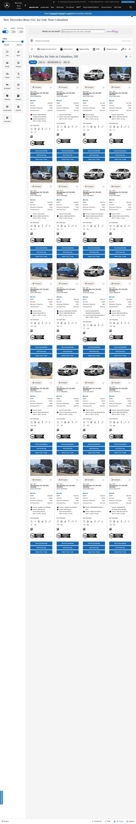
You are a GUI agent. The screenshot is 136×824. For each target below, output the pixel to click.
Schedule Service (128, 2)
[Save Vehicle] (50, 87)
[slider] (3, 42)
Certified (12, 28)
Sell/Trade (117, 7)
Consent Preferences (1, 797)
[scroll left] (32, 49)
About (69, 14)
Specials (54, 14)
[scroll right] (129, 49)
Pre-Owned (70, 7)
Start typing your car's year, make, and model (77, 31)
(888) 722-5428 (114, 2)
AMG (78, 7)
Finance (61, 14)
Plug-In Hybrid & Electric (91, 7)
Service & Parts (106, 7)
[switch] (5, 30)
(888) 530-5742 (98, 2)
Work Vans (60, 7)
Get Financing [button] (41, 155)
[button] (130, 7)
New (52, 7)
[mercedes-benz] (7, 5)
